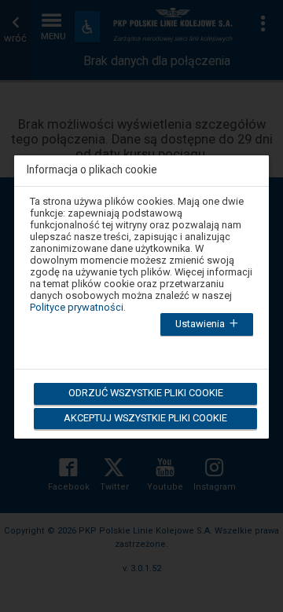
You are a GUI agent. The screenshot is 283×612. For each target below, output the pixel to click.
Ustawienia (201, 324)
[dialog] (141, 287)
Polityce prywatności (76, 307)
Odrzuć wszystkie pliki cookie (145, 393)
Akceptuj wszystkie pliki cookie (145, 418)
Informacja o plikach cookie (92, 170)
